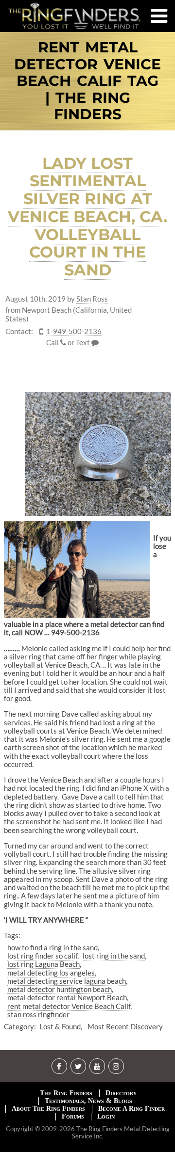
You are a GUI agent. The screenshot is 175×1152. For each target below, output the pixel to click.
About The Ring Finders (48, 1108)
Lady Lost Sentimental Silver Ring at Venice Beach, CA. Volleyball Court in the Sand (87, 217)
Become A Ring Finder (131, 1108)
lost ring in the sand (114, 955)
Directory (121, 1093)
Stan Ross (92, 299)
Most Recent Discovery (125, 1026)
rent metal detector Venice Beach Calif (68, 1006)
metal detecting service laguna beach (66, 980)
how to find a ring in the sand (52, 947)
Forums (73, 1116)
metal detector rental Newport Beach (67, 997)
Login (106, 1116)
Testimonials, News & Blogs (88, 1100)
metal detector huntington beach (59, 989)
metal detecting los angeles (51, 972)
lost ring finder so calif (42, 955)
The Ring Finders (66, 1093)
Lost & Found (60, 1026)
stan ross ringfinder (38, 1014)
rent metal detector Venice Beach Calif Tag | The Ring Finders (87, 81)
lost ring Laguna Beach (43, 964)
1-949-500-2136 (74, 331)
